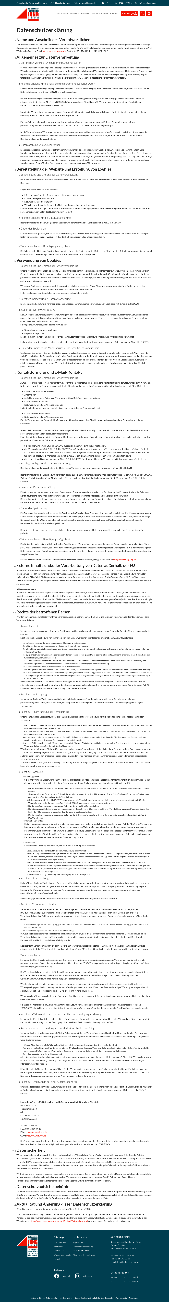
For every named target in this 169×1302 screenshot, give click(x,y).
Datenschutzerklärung (83, 1246)
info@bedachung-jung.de (147, 3)
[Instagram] (107, 3)
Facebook (65, 1276)
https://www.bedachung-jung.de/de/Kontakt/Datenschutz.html (59, 1221)
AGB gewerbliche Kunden (84, 1255)
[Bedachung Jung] (27, 13)
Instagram (87, 1276)
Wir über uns (60, 1242)
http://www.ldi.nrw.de (36, 1135)
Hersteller (58, 1250)
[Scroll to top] (163, 1296)
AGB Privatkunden (81, 1250)
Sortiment (58, 1246)
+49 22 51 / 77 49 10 (124, 1255)
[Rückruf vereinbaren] (142, 13)
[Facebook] (104, 3)
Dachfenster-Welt (62, 1255)
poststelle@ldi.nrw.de (37, 1132)
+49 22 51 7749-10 (125, 3)
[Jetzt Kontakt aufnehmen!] (149, 13)
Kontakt (57, 1259)
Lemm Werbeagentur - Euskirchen (124, 1298)
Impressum (78, 1242)
